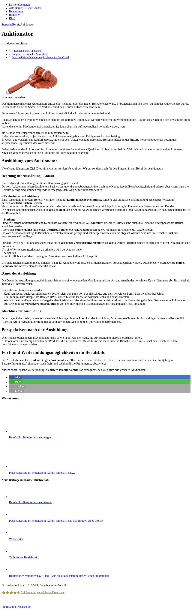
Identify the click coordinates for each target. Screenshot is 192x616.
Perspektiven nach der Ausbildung (30, 54)
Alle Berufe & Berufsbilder (25, 8)
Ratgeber (14, 14)
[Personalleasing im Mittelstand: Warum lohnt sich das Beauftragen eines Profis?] (16, 514)
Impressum (8, 606)
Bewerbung (16, 11)
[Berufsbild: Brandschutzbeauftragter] (16, 495)
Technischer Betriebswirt (23, 557)
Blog (12, 18)
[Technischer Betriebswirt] (16, 551)
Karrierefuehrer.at (19, 4)
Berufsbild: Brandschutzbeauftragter (30, 502)
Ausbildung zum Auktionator (27, 50)
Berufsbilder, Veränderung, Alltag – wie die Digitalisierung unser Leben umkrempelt (59, 575)
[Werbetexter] (16, 532)
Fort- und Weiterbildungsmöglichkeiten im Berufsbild (40, 57)
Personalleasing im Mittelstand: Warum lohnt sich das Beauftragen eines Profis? (56, 520)
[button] (15, 377)
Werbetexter (16, 539)
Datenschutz (23, 606)
